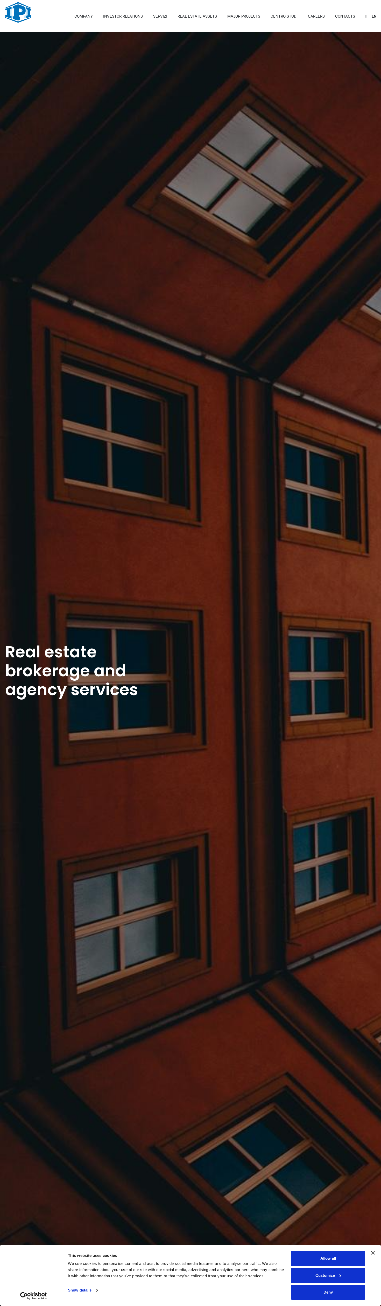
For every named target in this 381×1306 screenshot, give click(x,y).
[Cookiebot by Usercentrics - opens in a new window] (33, 1296)
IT (366, 16)
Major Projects (243, 16)
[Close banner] (373, 1253)
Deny (328, 1292)
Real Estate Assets (197, 16)
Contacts (345, 16)
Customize (325, 1275)
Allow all (328, 1258)
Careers (316, 16)
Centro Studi (284, 16)
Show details (79, 1290)
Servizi (160, 16)
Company (83, 16)
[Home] (18, 12)
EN (374, 16)
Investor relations (123, 16)
